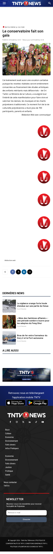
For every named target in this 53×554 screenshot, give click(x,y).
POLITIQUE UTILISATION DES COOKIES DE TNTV (26, 547)
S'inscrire (26, 519)
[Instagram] (16, 422)
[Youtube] (42, 422)
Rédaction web (10, 260)
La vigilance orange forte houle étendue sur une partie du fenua (32, 304)
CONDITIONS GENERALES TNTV (35, 543)
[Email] (29, 271)
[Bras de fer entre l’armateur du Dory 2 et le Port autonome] (9, 338)
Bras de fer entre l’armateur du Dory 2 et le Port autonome (32, 336)
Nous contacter (10, 482)
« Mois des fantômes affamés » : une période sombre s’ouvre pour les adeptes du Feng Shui (33, 320)
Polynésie (11, 27)
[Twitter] (23, 422)
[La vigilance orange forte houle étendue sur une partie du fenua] (9, 306)
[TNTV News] (26, 415)
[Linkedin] (24, 271)
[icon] (3, 27)
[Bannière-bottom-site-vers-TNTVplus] (26, 381)
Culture (21, 27)
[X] (18, 271)
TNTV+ (7, 486)
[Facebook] (12, 271)
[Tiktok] (36, 422)
